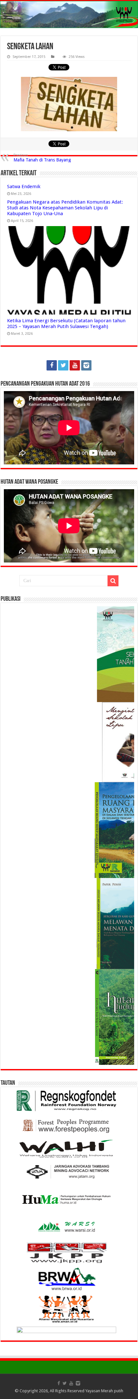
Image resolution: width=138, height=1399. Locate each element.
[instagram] (86, 365)
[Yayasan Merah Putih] (69, 14)
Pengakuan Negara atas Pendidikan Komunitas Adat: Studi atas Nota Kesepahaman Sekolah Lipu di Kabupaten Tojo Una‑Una (65, 207)
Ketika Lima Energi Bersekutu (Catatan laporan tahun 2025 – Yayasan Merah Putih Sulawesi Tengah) (66, 323)
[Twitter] (63, 365)
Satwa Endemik (23, 186)
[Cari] (113, 580)
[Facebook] (52, 365)
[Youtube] (75, 365)
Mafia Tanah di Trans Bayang (42, 157)
